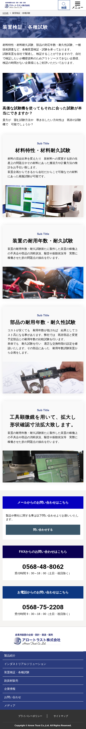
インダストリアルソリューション (25, 663)
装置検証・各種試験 (16, 672)
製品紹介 (9, 655)
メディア (9, 705)
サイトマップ (61, 716)
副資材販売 (11, 680)
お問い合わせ (12, 697)
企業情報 (9, 688)
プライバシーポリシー (30, 716)
